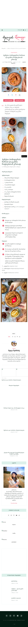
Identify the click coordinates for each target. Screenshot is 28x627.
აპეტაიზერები (14, 52)
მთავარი (4, 48)
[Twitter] (12, 95)
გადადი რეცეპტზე (8, 100)
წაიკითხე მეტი (14, 503)
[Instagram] (10, 615)
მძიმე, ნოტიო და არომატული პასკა (14, 408)
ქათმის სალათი (16, 598)
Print (25, 156)
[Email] (19, 95)
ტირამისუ (14, 581)
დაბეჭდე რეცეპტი (19, 100)
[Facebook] (8, 95)
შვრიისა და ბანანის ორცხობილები (11, 380)
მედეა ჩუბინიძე (8, 62)
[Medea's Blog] (14, 38)
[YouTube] (17, 615)
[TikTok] (21, 615)
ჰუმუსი (13, 333)
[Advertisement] (14, 14)
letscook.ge (12, 620)
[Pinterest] (16, 95)
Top (14, 624)
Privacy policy (21, 620)
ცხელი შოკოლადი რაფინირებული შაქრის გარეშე (14, 453)
